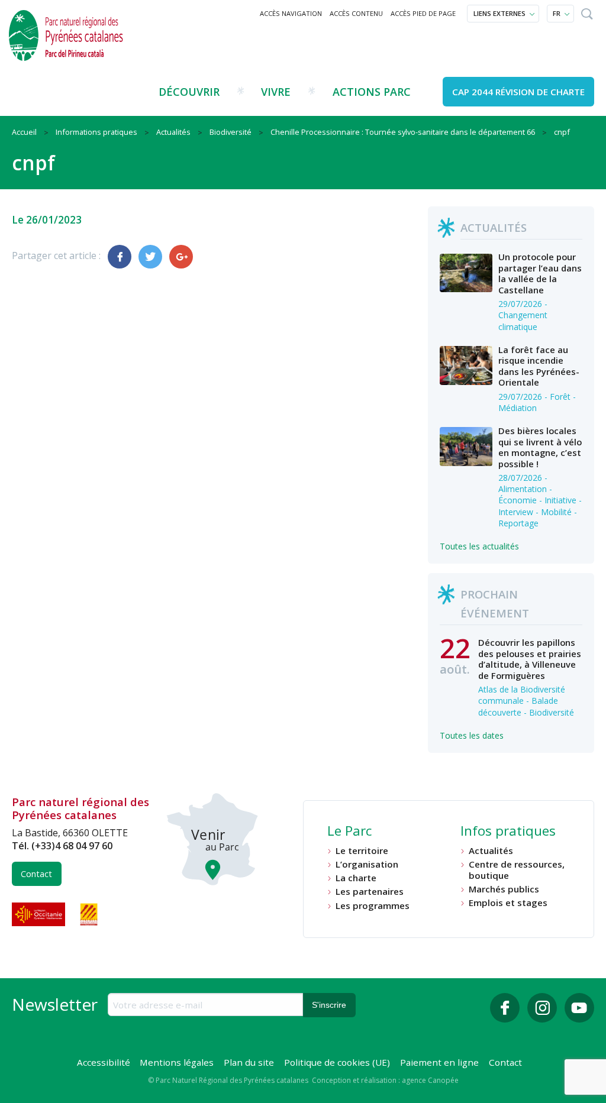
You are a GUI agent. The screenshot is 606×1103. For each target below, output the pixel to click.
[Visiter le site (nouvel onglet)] (39, 914)
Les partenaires (370, 891)
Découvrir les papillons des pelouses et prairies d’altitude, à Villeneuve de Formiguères (529, 658)
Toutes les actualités (479, 546)
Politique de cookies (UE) (337, 1062)
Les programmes (373, 905)
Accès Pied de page (423, 13)
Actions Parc (372, 92)
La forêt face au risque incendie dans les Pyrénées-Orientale (538, 366)
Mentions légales (177, 1062)
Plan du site (249, 1062)
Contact (36, 873)
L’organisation (367, 864)
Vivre (276, 92)
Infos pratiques (508, 832)
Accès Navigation (291, 13)
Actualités (491, 850)
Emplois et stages (508, 902)
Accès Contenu (356, 13)
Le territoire (362, 850)
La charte (356, 878)
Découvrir (189, 92)
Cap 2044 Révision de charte (518, 92)
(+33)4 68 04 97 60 (71, 845)
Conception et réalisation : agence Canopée (385, 1080)
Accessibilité (103, 1062)
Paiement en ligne (439, 1062)
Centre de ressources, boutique (517, 870)
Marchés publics (504, 889)
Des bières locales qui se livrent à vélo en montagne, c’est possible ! (540, 447)
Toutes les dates (472, 735)
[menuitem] (291, 13)
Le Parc (349, 832)
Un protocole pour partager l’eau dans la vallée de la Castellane (540, 273)
